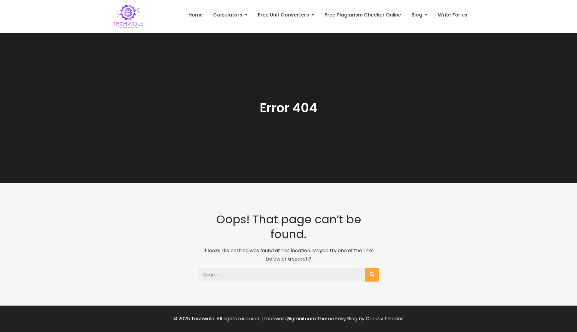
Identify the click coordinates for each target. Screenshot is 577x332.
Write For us (452, 14)
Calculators (227, 14)
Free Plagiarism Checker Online (363, 14)
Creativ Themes (385, 318)
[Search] (372, 275)
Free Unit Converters (283, 14)
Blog (416, 14)
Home (195, 14)
